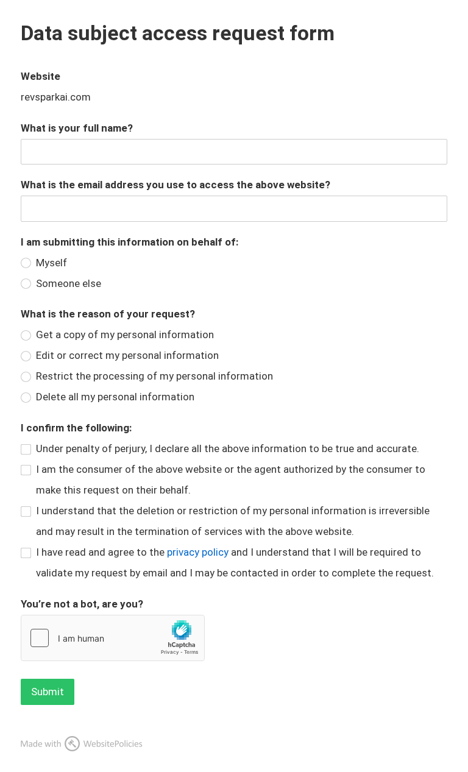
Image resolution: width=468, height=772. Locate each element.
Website (40, 76)
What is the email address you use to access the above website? (175, 185)
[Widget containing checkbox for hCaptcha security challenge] (113, 638)
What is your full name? (77, 128)
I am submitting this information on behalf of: (129, 242)
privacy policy (198, 552)
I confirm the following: (76, 428)
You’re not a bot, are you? (82, 604)
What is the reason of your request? (108, 314)
